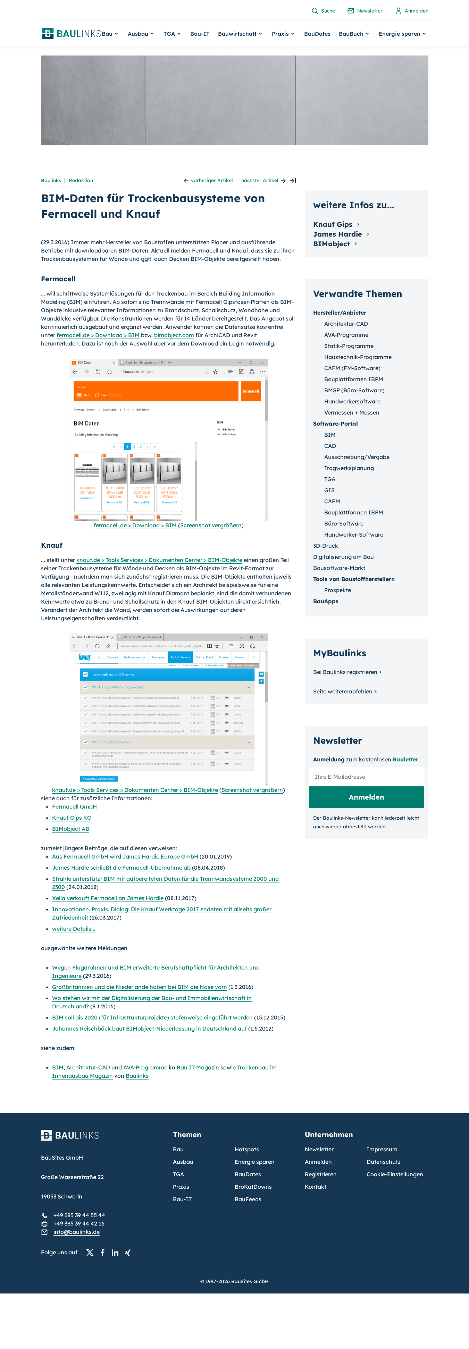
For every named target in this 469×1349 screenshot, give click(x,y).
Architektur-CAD (88, 1067)
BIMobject (332, 243)
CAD (330, 445)
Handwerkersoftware (352, 401)
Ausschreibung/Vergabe (357, 456)
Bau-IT (200, 33)
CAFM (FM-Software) (352, 368)
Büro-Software (343, 523)
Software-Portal (335, 423)
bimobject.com (174, 335)
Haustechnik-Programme (358, 356)
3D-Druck (325, 545)
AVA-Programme (145, 1067)
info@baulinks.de (76, 1231)
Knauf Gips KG (71, 817)
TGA (329, 479)
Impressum (382, 1149)
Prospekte (337, 590)
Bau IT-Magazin (198, 1067)
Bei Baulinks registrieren (345, 671)
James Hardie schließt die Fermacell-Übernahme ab (121, 867)
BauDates (317, 33)
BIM (58, 1067)
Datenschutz (384, 1161)
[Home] (103, 1139)
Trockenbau (253, 1067)
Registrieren (321, 1174)
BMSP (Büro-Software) (354, 390)
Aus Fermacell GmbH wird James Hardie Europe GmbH (125, 856)
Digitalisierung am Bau (343, 556)
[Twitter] (92, 1252)
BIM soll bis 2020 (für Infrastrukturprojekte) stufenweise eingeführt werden (152, 1017)
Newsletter (319, 1149)
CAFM (332, 501)
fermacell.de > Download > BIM (98, 335)
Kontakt (315, 1186)
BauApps (325, 601)
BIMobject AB (70, 828)
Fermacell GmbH (74, 806)
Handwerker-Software (353, 534)
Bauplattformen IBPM (353, 379)
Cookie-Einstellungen (395, 1174)
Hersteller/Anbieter (339, 312)
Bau (178, 1149)
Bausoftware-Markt (339, 567)
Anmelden (318, 1161)
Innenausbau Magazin (82, 1075)
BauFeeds (248, 1199)
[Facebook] (104, 1252)
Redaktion (81, 180)
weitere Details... (73, 928)
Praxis (181, 1186)
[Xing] (129, 1252)
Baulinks (51, 180)
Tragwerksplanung (349, 467)
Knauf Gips (333, 224)
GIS (329, 490)
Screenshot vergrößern (211, 525)
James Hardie (338, 234)
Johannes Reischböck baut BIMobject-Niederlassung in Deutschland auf (149, 1028)
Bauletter (405, 759)
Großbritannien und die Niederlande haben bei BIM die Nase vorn (139, 986)
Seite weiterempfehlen (342, 691)
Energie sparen (255, 1161)
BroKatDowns (253, 1186)
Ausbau (183, 1161)
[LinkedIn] (117, 1252)
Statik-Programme (349, 345)
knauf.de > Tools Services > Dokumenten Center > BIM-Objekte (159, 559)
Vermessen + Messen (351, 412)
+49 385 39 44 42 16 (78, 1223)
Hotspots (247, 1149)
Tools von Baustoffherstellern (354, 578)
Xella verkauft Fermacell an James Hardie (108, 898)
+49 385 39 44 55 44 (79, 1215)
